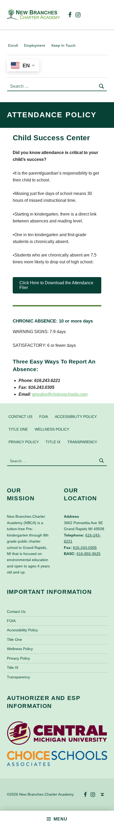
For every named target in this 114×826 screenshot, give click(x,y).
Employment (34, 45)
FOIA (43, 416)
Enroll (13, 45)
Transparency (82, 442)
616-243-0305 (85, 547)
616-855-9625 (88, 554)
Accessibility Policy (76, 416)
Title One (18, 429)
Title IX (53, 442)
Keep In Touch (63, 45)
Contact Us (20, 416)
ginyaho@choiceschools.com (59, 394)
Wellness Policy (52, 429)
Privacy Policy (23, 442)
